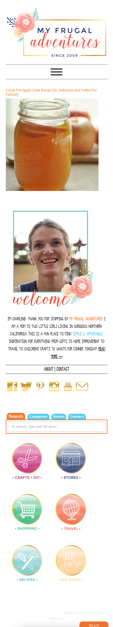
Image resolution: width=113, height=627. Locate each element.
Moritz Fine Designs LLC (86, 613)
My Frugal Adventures (56, 29)
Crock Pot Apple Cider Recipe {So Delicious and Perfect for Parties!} (51, 92)
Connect (77, 417)
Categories (38, 417)
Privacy (56, 618)
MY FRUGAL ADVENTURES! (86, 319)
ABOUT (48, 369)
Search (16, 416)
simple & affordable (88, 334)
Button (58, 417)
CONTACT (63, 369)
